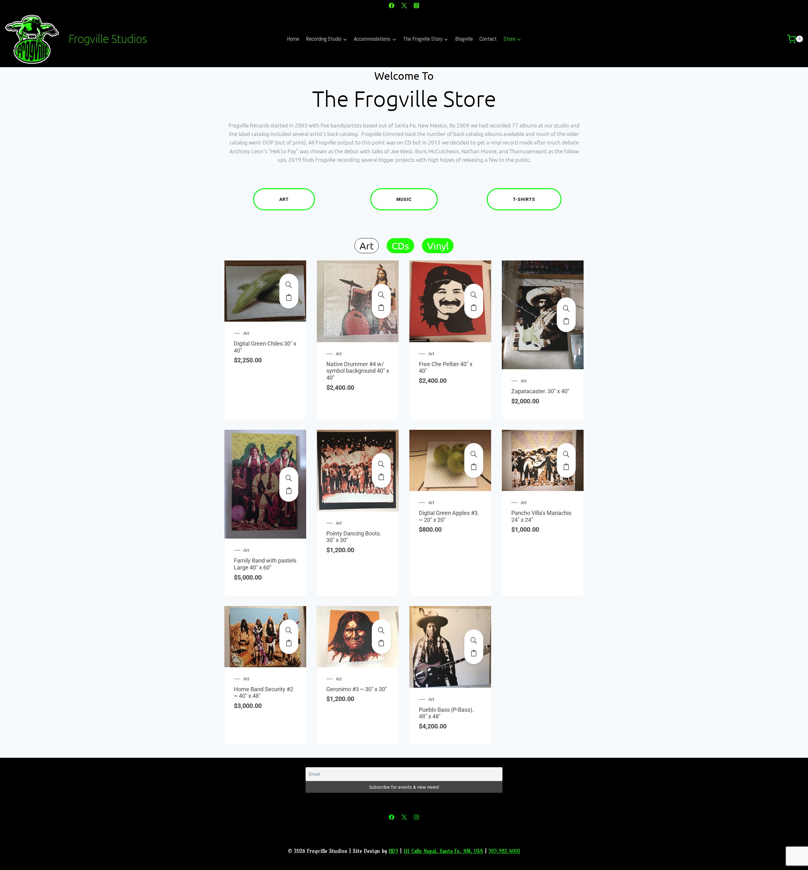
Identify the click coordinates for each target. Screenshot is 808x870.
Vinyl (438, 245)
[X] (404, 5)
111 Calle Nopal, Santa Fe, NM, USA (443, 851)
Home (293, 38)
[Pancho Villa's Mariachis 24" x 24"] (566, 454)
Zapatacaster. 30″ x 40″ (540, 391)
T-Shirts (524, 199)
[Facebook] (391, 5)
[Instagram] (416, 5)
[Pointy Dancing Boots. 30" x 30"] (381, 464)
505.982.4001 (504, 851)
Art (284, 199)
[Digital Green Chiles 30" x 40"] (289, 284)
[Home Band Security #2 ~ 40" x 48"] (289, 630)
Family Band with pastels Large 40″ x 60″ (265, 564)
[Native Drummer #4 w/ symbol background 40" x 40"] (381, 295)
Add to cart (289, 297)
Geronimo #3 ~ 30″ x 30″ (356, 689)
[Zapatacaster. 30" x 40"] (566, 308)
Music (404, 199)
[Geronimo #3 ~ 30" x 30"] (381, 630)
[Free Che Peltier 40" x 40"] (473, 295)
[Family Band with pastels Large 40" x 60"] (289, 478)
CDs (400, 245)
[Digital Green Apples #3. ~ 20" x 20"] (473, 454)
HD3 (393, 851)
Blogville (464, 38)
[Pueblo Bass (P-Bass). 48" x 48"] (473, 640)
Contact (488, 38)
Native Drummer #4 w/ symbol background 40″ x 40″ (357, 371)
